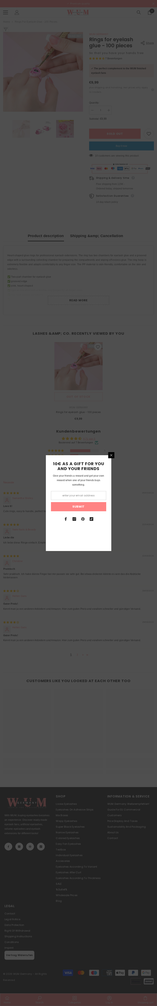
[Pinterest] (82, 519)
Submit (78, 507)
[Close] (111, 455)
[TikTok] (91, 519)
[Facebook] (65, 519)
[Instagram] (74, 519)
